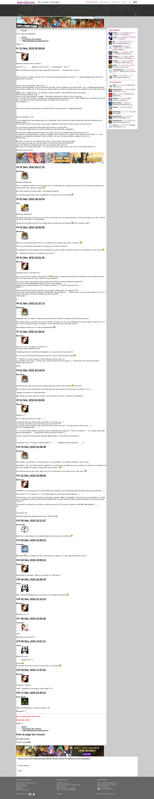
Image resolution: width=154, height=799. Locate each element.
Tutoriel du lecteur (62, 783)
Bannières (19, 788)
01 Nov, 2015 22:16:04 (32, 370)
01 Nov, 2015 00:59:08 (32, 48)
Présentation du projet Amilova (26, 783)
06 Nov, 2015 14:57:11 (33, 641)
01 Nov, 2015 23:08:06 (33, 475)
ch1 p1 (127, 112)
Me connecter (104, 2)
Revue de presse (22, 785)
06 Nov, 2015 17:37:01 (33, 669)
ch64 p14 (130, 116)
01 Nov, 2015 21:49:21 (32, 331)
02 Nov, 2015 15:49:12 (33, 540)
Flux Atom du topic (22, 739)
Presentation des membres (31, 39)
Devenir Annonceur (22, 790)
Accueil (23, 30)
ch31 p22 (124, 85)
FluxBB (28, 742)
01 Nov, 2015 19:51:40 (32, 257)
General (24, 37)
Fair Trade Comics (103, 786)
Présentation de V (129, 33)
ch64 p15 (128, 89)
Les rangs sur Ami (129, 65)
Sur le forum (114, 30)
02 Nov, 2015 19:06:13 (33, 560)
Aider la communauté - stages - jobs (68, 785)
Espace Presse (21, 786)
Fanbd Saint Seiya (127, 42)
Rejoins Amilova (92, 2)
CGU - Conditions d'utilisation (66, 790)
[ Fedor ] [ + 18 (127, 76)
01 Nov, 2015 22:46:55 (32, 400)
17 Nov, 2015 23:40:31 (33, 692)
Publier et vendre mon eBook (106, 785)
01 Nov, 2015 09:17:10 (32, 167)
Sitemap (59, 794)
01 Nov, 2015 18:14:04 (32, 199)
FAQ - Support (61, 786)
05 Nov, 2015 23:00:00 (33, 618)
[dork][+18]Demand (121, 47)
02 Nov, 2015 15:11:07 (33, 520)
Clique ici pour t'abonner (44, 14)
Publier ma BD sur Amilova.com (107, 783)
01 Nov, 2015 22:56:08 (33, 446)
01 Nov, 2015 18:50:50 (32, 227)
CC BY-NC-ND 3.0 (106, 789)
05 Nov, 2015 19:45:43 (33, 579)
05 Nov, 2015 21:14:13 (33, 599)
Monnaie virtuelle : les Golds (66, 788)
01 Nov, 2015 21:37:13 (32, 303)
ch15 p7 (123, 107)
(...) (129, 34)
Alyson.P (69, 129)
